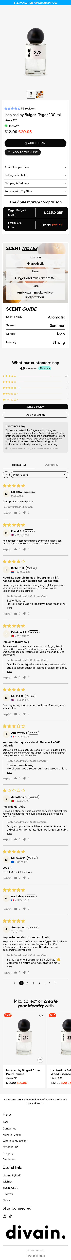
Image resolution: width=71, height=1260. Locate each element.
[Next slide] (64, 1050)
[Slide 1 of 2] (31, 94)
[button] (12, 108)
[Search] (11, 10)
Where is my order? (15, 1140)
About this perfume (16, 167)
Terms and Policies (35, 1256)
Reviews (8, 1194)
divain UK (39, 1250)
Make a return (12, 1134)
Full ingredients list (15, 175)
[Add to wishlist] (41, 1016)
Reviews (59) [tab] (19, 464)
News (6, 1200)
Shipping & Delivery (16, 183)
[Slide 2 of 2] (39, 94)
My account (10, 1147)
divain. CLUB (10, 1187)
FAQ (5, 1122)
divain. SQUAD (12, 1175)
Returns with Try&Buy (18, 191)
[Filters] (6, 474)
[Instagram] (5, 1216)
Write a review (35, 406)
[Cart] (67, 10)
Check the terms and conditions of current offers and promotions (35, 1101)
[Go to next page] (56, 983)
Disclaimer (9, 1159)
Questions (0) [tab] (52, 464)
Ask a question (35, 414)
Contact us (9, 1128)
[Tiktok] (10, 1216)
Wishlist (7, 1181)
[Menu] (4, 10)
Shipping (8, 1153)
